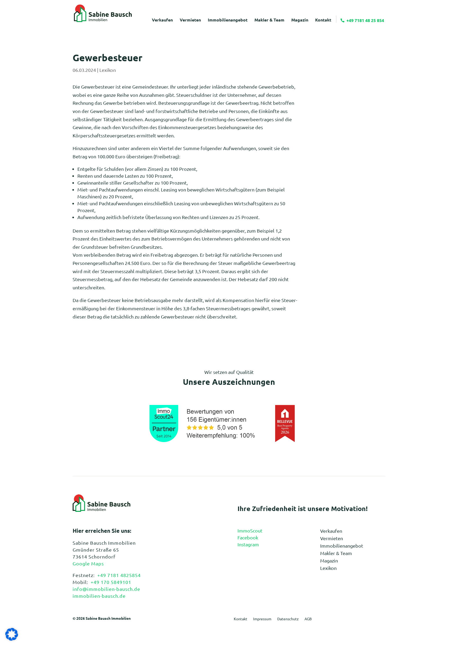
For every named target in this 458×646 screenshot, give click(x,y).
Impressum (262, 619)
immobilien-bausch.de (99, 596)
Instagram (248, 544)
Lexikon (107, 70)
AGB (308, 619)
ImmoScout (249, 530)
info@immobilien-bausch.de (106, 589)
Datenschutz (288, 619)
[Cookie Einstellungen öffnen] (11, 638)
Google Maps (88, 563)
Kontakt (240, 619)
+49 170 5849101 (111, 582)
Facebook (247, 537)
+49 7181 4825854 (119, 575)
